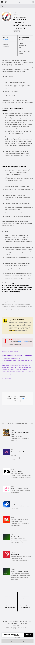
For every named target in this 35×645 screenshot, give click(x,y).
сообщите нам (13, 309)
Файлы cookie (17, 629)
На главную (24, 621)
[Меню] (2, 2)
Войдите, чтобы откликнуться (18, 641)
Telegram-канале (23, 341)
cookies (16, 634)
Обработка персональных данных (16, 627)
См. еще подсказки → (7, 378)
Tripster (5, 39)
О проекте (23, 623)
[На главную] (6, 2)
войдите (22, 398)
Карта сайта (16, 625)
